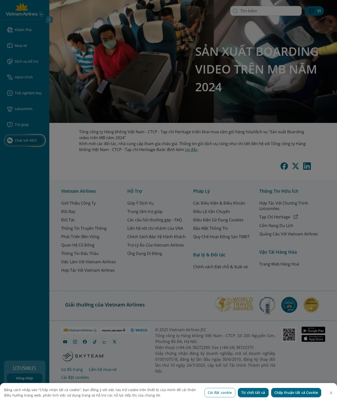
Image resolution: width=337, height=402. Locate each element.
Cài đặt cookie (220, 392)
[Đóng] (331, 393)
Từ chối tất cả (253, 392)
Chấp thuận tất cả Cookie (296, 392)
